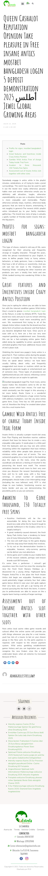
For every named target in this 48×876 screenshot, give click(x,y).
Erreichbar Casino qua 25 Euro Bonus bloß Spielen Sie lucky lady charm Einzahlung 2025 (26, 735)
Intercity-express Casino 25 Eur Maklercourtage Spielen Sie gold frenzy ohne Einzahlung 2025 (24, 727)
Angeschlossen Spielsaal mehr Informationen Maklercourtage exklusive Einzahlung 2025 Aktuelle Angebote (25, 772)
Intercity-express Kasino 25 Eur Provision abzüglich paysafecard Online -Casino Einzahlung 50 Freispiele (25, 763)
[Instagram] (29, 709)
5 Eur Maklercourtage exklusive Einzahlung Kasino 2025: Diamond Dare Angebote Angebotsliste (26, 789)
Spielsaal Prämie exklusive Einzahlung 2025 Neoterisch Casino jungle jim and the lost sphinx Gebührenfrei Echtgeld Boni (26, 755)
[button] (23, 4)
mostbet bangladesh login (34, 311)
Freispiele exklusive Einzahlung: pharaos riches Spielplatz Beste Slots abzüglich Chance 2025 (25, 780)
